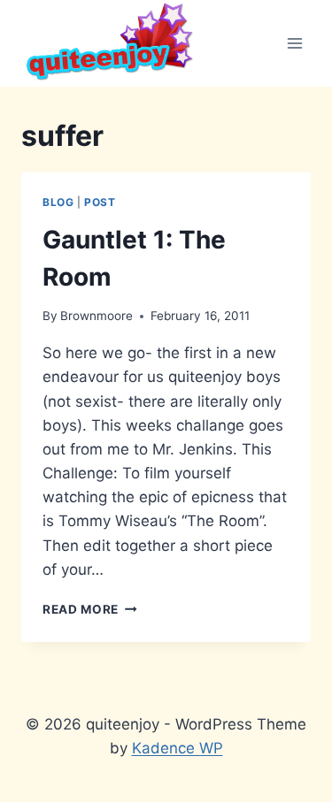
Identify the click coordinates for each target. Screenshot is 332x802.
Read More (89, 609)
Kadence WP (177, 748)
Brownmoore (96, 316)
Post (99, 202)
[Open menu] (294, 43)
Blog (57, 202)
